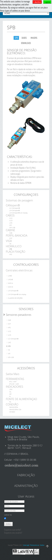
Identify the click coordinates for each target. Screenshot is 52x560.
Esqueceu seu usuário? (13, 532)
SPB (16, 37)
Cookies (42, 545)
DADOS (24, 37)
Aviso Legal (26, 545)
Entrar (8, 524)
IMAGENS (34, 37)
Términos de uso (34, 545)
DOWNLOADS (26, 43)
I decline (37, 2)
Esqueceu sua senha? (12, 529)
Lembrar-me (8, 515)
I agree (47, 2)
